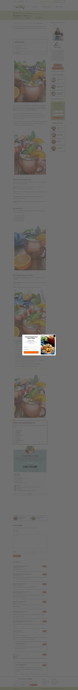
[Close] (54, 336)
